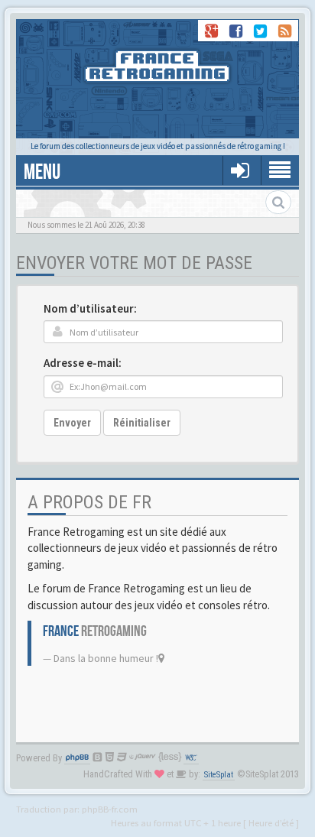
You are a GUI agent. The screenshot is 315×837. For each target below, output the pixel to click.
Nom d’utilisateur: (90, 308)
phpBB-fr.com (110, 809)
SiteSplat (218, 775)
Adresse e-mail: (83, 362)
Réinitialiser (141, 423)
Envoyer (72, 423)
